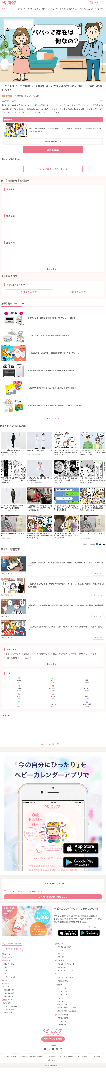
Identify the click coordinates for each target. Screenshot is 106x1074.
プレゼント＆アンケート (65, 964)
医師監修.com (62, 1004)
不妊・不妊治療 (9, 977)
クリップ (99, 574)
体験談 (6, 983)
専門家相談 (8, 957)
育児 (5, 973)
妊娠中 (6, 967)
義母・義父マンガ (60, 654)
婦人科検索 (8, 1013)
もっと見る (51, 269)
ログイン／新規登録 (53, 1038)
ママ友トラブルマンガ (80, 654)
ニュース (10, 8)
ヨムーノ (60, 1001)
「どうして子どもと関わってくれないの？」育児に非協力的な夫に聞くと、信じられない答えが (64, 8)
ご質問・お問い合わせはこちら (53, 896)
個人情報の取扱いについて (38, 1056)
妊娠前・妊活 (9, 964)
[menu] (102, 3)
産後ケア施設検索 (10, 1006)
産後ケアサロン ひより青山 (66, 1007)
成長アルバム (9, 1000)
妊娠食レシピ (9, 993)
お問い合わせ (52, 1060)
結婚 (37, 95)
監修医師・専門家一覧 (13, 949)
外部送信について (55, 1056)
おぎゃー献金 (62, 1021)
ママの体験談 (25, 658)
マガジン (60, 953)
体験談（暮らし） (24, 95)
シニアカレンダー (63, 994)
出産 (8, 658)
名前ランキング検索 (64, 947)
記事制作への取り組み (13, 943)
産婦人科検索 (9, 1009)
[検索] (97, 3)
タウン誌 (60, 957)
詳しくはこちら (95, 927)
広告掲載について (87, 1056)
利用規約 (97, 1056)
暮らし (20, 8)
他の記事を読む (51, 141)
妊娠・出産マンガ (13, 654)
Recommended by (89, 544)
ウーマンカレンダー (64, 991)
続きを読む (53, 149)
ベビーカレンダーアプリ (65, 977)
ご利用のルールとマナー (53, 883)
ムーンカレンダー (63, 988)
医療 (15, 658)
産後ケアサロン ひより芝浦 (66, 1011)
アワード (60, 950)
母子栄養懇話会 (62, 1024)
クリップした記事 (53, 744)
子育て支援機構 (62, 1018)
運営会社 (25, 1056)
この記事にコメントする (55, 168)
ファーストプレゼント (65, 970)
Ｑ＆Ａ (7, 980)
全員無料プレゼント (64, 967)
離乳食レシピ (9, 990)
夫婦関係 (8, 119)
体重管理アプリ (62, 981)
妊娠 (94, 654)
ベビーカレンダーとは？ (12, 1056)
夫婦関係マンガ (43, 654)
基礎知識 (7, 960)
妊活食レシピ (9, 996)
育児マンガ (28, 654)
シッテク (60, 998)
